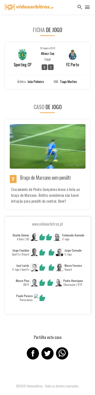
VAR (56, 81)
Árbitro (21, 81)
